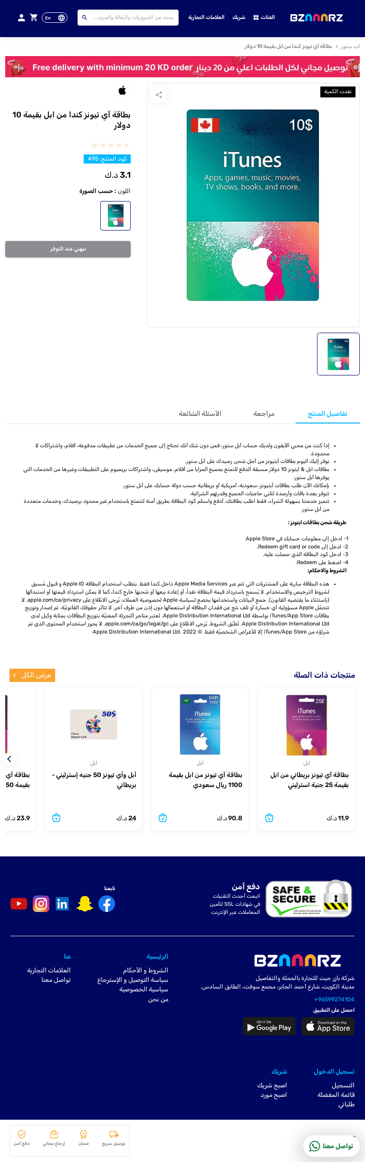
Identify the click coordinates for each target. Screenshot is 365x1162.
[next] (11, 759)
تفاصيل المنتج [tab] (327, 414)
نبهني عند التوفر (68, 249)
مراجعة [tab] (264, 414)
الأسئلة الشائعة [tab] (200, 414)
